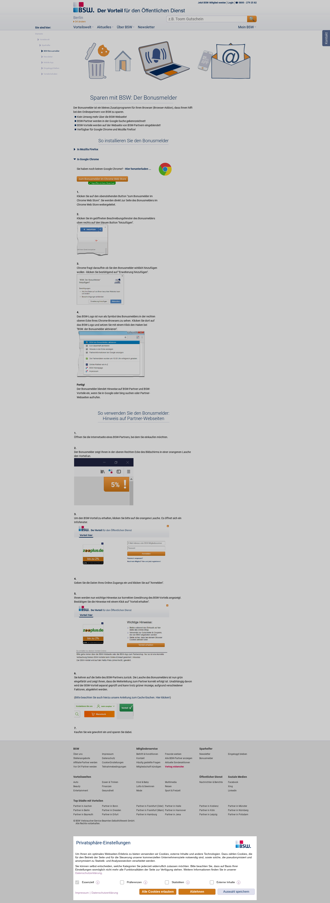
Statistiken (178, 882)
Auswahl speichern (236, 891)
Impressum (82, 892)
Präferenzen (134, 882)
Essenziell (88, 882)
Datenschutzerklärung (88, 873)
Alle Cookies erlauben (158, 891)
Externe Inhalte (226, 882)
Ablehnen (197, 891)
